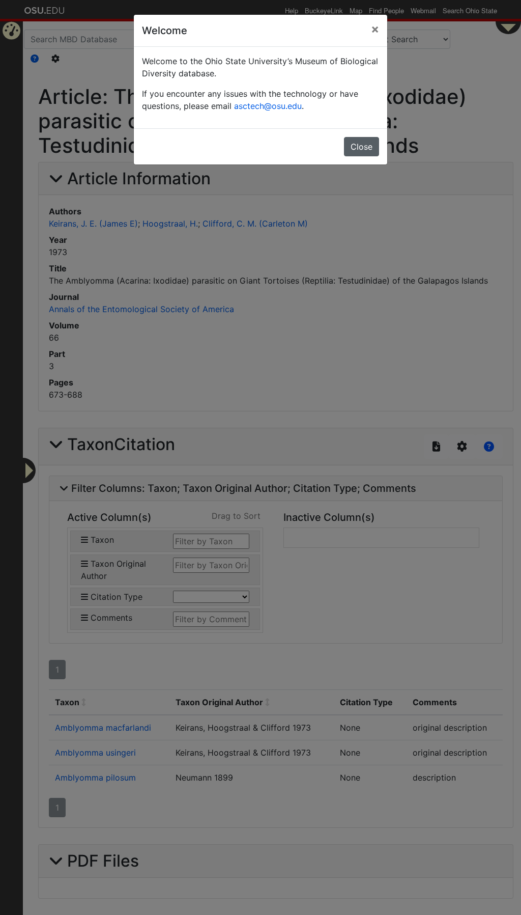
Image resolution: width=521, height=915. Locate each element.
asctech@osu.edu (268, 106)
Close (361, 147)
